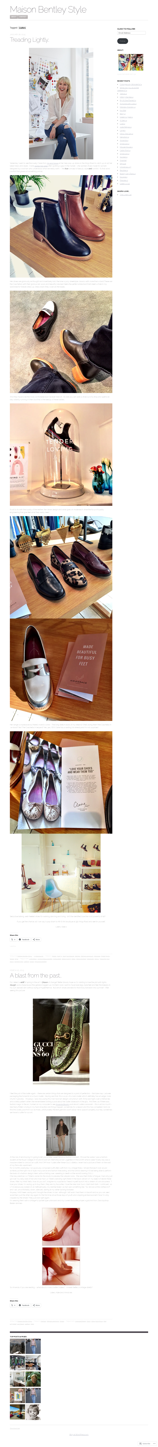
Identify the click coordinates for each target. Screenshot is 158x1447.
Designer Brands (68, 956)
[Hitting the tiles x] (17, 1379)
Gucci (88, 1321)
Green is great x (126, 117)
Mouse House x (126, 147)
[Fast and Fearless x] (33, 1379)
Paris (32, 1324)
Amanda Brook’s (62, 1104)
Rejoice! (123, 164)
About (13, 17)
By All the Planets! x (128, 100)
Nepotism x (124, 137)
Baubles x (124, 170)
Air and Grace (52, 163)
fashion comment (87, 956)
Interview (97, 956)
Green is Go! (125, 184)
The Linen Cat (125, 195)
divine (97, 959)
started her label (41, 166)
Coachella (90, 959)
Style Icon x (124, 144)
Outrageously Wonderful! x (131, 84)
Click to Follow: (126, 29)
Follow (122, 41)
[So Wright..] (33, 1347)
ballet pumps (66, 959)
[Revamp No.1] (17, 1412)
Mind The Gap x (126, 134)
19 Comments (38, 956)
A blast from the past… (35, 975)
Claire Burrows (81, 959)
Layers (122, 130)
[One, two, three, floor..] (33, 1363)
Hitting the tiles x (126, 97)
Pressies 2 (124, 180)
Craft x (122, 124)
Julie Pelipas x (125, 127)
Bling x (122, 114)
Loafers (26, 961)
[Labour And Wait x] (17, 1363)
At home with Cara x (128, 104)
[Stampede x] (17, 1396)
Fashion (77, 956)
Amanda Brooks (80, 1321)
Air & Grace (33, 959)
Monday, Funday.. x (127, 107)
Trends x (123, 94)
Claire (73, 959)
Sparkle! (123, 160)
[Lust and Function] (33, 1412)
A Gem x (123, 120)
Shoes (12, 959)
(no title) (123, 110)
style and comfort (41, 961)
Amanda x (124, 140)
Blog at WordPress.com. (79, 1434)
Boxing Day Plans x (128, 174)
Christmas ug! (125, 167)
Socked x (123, 157)
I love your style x (97, 1321)
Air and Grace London (44, 959)
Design (59, 956)
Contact (22, 17)
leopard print (18, 961)
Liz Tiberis (20, 1324)
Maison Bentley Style (48, 9)
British (54, 956)
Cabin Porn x (125, 150)
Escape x (123, 177)
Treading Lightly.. (29, 39)
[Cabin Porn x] (17, 1347)
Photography (105, 956)
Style (16, 959)
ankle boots (57, 959)
